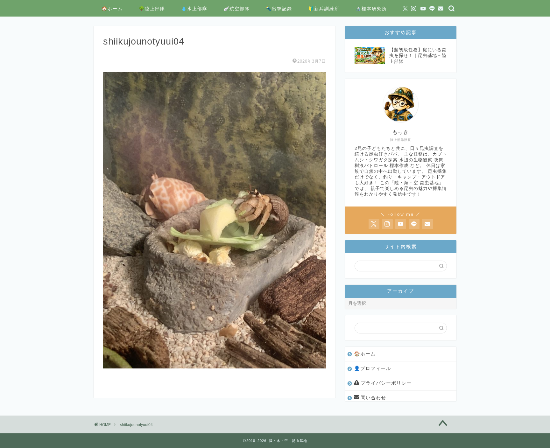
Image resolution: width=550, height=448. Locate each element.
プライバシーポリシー (386, 383)
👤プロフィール (372, 368)
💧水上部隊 (194, 8)
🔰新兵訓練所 (324, 8)
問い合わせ (373, 397)
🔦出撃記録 (279, 8)
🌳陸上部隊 (152, 8)
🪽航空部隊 (236, 8)
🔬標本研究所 (371, 8)
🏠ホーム (112, 8)
